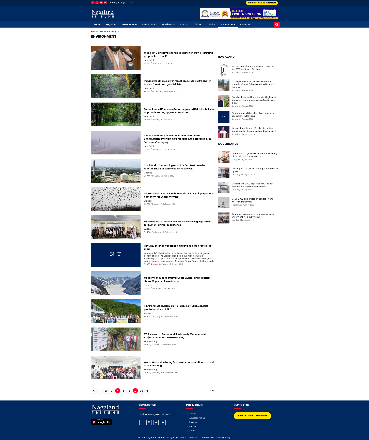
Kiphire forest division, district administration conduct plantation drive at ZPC (176, 307)
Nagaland (111, 24)
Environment (228, 24)
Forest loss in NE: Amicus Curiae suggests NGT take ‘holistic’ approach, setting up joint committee (179, 110)
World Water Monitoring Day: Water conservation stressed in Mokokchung (179, 364)
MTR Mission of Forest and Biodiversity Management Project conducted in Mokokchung (175, 335)
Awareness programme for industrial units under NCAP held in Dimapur (253, 215)
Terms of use (208, 437)
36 (141, 391)
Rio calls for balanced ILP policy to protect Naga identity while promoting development (254, 130)
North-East (168, 24)
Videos (192, 430)
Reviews (193, 422)
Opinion (211, 24)
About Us (194, 437)
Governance (129, 24)
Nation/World (149, 24)
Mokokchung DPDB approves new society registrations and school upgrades (252, 185)
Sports (184, 24)
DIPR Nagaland (153, 264)
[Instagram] (97, 2)
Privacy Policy (224, 437)
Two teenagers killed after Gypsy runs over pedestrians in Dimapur (253, 114)
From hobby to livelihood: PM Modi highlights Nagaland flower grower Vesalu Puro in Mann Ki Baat (254, 100)
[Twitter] (101, 2)
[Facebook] (93, 2)
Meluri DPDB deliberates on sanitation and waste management (252, 200)
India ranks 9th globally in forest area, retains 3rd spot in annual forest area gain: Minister (177, 82)
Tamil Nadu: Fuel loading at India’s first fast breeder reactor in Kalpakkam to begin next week (174, 167)
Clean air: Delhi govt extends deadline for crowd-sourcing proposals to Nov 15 (178, 54)
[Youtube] (105, 2)
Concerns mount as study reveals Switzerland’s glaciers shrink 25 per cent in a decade (177, 279)
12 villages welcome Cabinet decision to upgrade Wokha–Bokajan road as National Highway (253, 84)
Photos (192, 426)
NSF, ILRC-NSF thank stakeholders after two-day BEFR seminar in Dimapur (254, 68)
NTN (148, 232)
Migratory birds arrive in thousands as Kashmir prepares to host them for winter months (179, 195)
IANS (148, 63)
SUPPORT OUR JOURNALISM (262, 2)
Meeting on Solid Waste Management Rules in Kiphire (255, 170)
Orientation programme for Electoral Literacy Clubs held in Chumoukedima (254, 155)
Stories (192, 413)
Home (97, 24)
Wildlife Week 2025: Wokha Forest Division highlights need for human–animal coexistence (178, 223)
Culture (197, 24)
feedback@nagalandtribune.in (155, 414)
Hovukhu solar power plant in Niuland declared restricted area (177, 247)
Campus (245, 24)
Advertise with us (197, 417)
